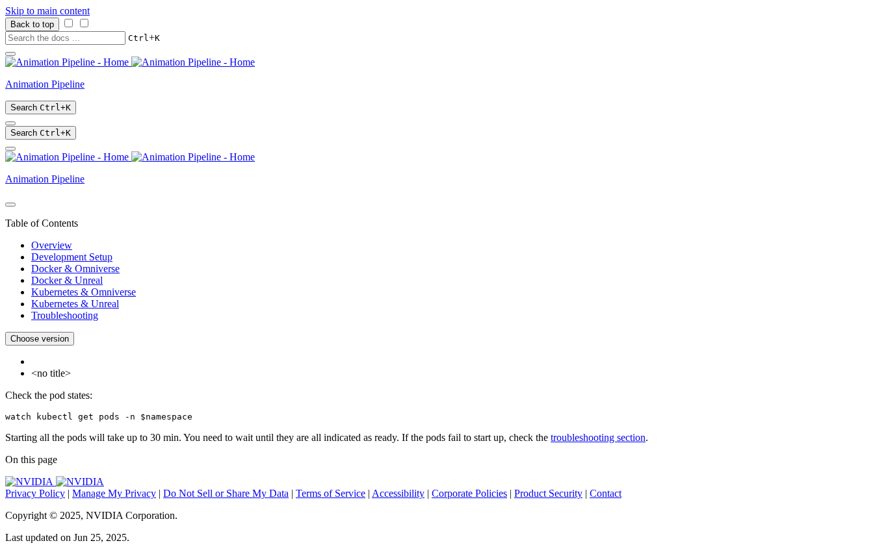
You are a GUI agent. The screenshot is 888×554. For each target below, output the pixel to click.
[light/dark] (10, 123)
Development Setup (71, 256)
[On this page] (10, 149)
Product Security (548, 493)
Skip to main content (47, 10)
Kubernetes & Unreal (75, 303)
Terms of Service (330, 493)
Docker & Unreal (67, 280)
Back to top (32, 24)
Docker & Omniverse (75, 268)
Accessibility (398, 493)
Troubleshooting (64, 315)
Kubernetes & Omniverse (83, 291)
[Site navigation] (10, 54)
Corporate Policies (469, 493)
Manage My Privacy (114, 493)
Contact (605, 493)
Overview (51, 245)
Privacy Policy (35, 493)
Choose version (39, 339)
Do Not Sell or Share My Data (226, 493)
